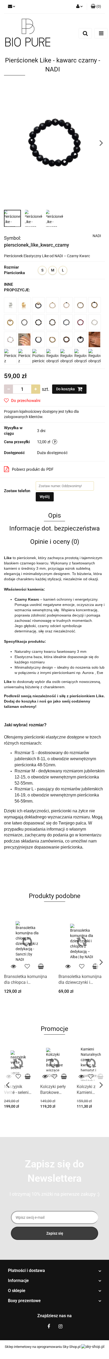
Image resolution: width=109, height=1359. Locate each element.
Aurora (88, 673)
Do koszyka (66, 389)
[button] (54, 1270)
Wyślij (45, 497)
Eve (100, 673)
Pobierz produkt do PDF (32, 469)
